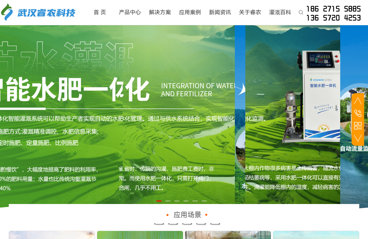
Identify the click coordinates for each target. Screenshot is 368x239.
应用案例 (190, 12)
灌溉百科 (280, 12)
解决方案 (160, 12)
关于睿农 (250, 12)
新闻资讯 (220, 12)
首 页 (100, 12)
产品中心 (130, 12)
